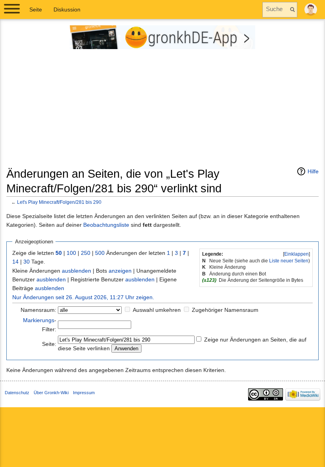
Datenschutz (17, 392)
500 (100, 253)
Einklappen (296, 254)
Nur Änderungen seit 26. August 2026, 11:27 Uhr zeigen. (83, 297)
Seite (35, 9)
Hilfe (313, 171)
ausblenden (76, 271)
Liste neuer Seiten (288, 261)
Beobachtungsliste (106, 225)
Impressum (84, 392)
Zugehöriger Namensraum (225, 310)
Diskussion (67, 9)
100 (71, 253)
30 (26, 261)
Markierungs (38, 320)
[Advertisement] (162, 111)
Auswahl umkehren (157, 310)
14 (15, 261)
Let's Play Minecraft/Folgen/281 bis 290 (59, 202)
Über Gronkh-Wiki (51, 392)
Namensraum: (38, 310)
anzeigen (120, 271)
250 (85, 253)
